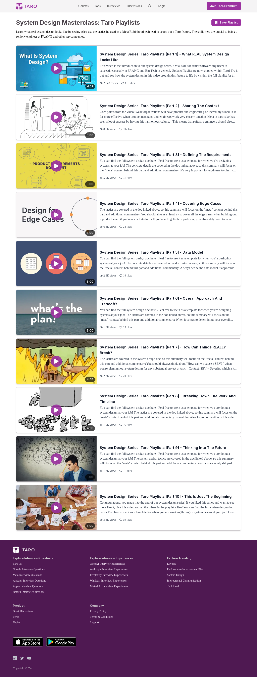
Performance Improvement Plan (185, 569)
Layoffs (171, 563)
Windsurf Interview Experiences (108, 580)
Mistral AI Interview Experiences (109, 586)
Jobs (98, 6)
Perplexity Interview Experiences (109, 575)
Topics (16, 622)
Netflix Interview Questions (28, 591)
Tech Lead (173, 586)
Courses (83, 6)
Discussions (134, 6)
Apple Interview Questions (28, 586)
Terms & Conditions (101, 616)
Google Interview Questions (29, 569)
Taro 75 (17, 563)
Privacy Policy (98, 611)
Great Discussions (23, 611)
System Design (175, 575)
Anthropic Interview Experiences (108, 569)
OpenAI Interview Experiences (107, 563)
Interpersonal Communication (184, 580)
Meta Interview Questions (27, 575)
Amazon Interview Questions (29, 580)
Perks (16, 616)
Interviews (113, 6)
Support (94, 622)
